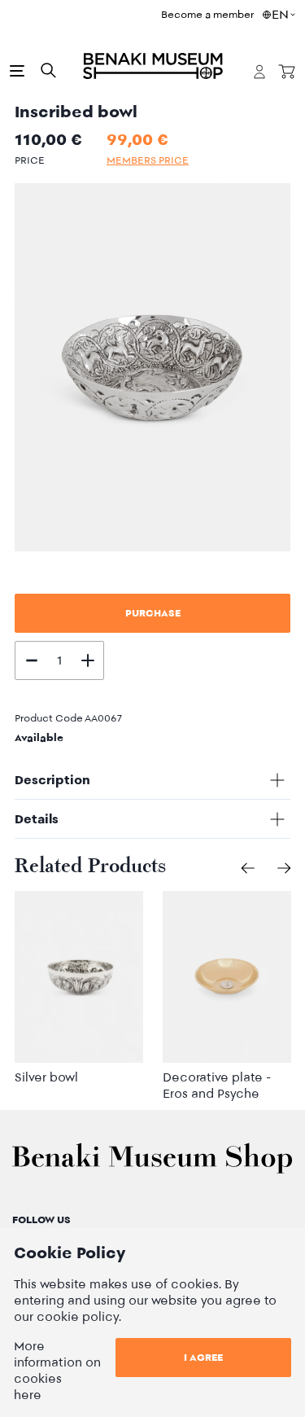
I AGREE (203, 1357)
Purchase (153, 613)
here (27, 1394)
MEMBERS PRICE (148, 160)
